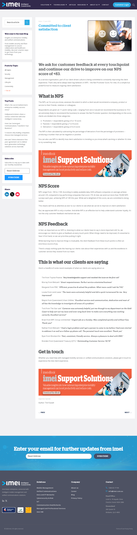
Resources (81, 5)
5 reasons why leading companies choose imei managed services (17, 134)
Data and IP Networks (45, 495)
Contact (105, 5)
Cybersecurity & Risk (45, 498)
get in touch (124, 358)
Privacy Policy (76, 498)
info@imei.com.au (116, 491)
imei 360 (40, 512)
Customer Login (122, 5)
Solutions (45, 5)
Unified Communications (47, 491)
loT (38, 502)
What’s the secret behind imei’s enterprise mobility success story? (16, 107)
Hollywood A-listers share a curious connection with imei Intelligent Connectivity (15, 116)
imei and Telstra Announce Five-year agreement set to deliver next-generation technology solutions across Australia (16, 143)
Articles (72, 5)
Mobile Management (45, 488)
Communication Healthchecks (49, 505)
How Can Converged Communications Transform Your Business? (17, 125)
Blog (73, 495)
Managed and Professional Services (51, 508)
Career (74, 491)
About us (94, 5)
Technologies (59, 5)
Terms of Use (120, 529)
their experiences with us (100, 248)
